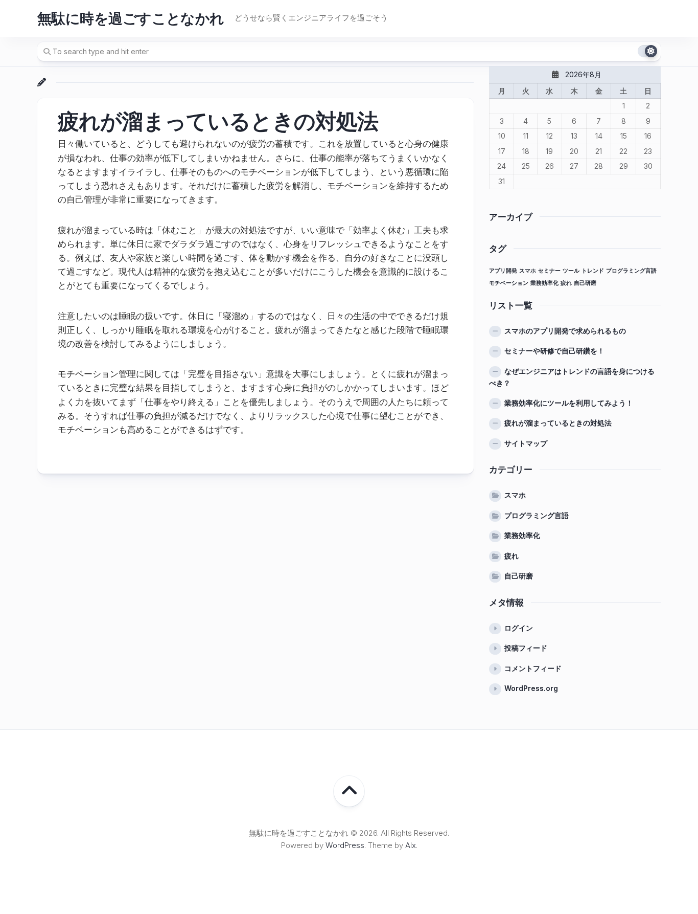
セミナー (549, 270)
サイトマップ (525, 443)
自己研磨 (585, 283)
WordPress (344, 845)
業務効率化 (544, 283)
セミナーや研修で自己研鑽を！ (554, 350)
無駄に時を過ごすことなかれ (130, 18)
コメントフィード (533, 668)
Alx (410, 845)
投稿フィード (525, 647)
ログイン (518, 627)
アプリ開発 (503, 270)
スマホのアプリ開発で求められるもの (565, 330)
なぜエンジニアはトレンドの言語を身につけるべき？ (572, 377)
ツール (571, 270)
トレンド (592, 270)
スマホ (527, 270)
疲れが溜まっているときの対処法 (558, 422)
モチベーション (508, 283)
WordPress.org (531, 688)
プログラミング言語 (631, 270)
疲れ (566, 283)
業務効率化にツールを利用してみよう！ (568, 402)
